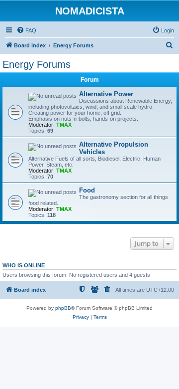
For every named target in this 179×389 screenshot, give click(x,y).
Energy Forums (36, 64)
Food (87, 190)
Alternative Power (106, 94)
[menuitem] (26, 30)
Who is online (23, 265)
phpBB (63, 308)
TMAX (64, 125)
